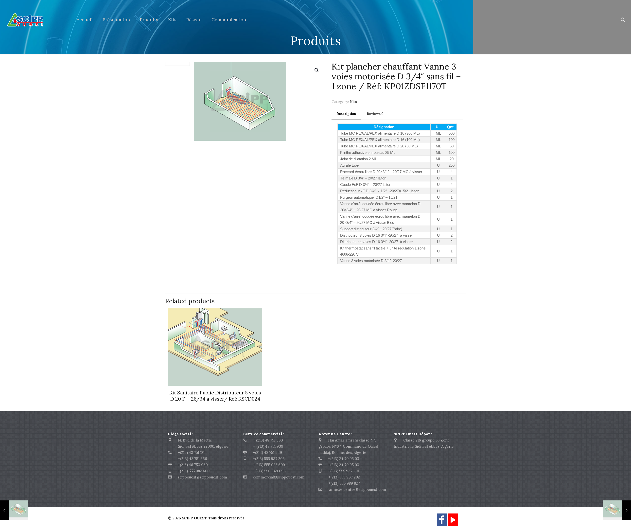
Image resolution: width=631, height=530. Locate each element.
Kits (353, 101)
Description (346, 114)
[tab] (346, 114)
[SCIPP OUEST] (34, 19)
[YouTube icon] (453, 522)
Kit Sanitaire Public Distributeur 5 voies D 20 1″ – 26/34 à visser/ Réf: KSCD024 (215, 395)
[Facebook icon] (442, 522)
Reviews (375, 114)
